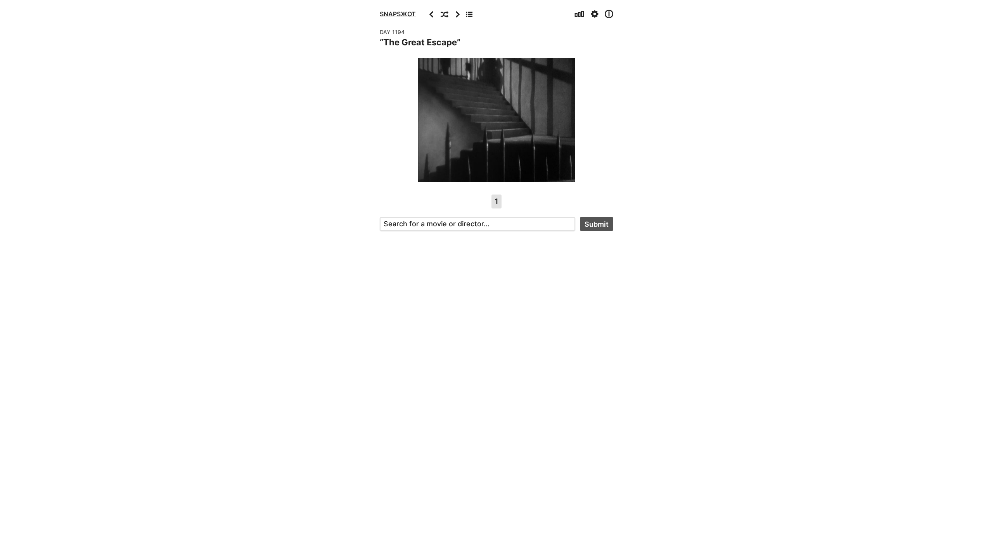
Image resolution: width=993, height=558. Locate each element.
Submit (597, 224)
